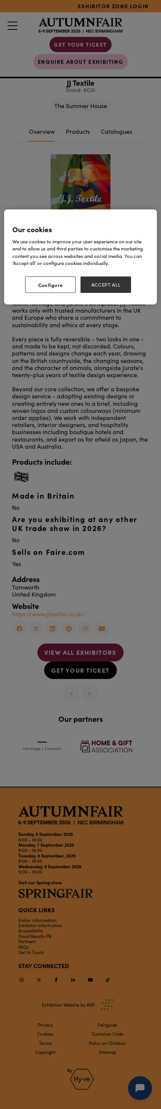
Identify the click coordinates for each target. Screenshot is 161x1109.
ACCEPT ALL (106, 284)
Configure (50, 284)
